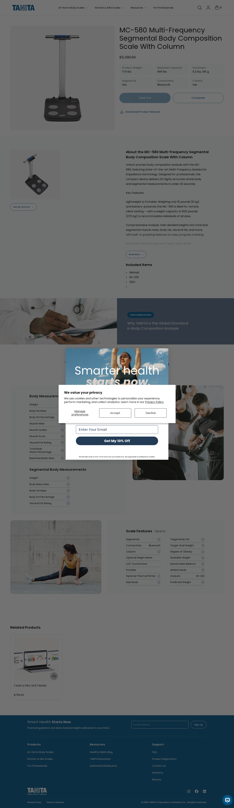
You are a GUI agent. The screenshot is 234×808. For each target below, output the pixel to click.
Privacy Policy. (154, 402)
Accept (115, 413)
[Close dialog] (160, 353)
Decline (151, 413)
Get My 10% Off (117, 440)
